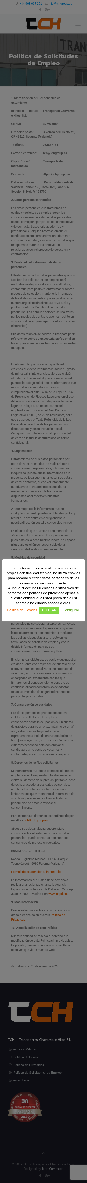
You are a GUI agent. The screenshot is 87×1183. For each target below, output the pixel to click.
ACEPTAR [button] (49, 610)
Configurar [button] (71, 610)
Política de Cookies (22, 610)
